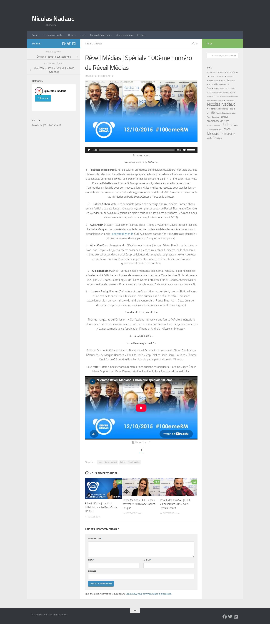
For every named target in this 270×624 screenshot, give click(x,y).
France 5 (211, 84)
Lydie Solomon (232, 97)
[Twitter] (69, 43)
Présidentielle (212, 125)
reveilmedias (213, 130)
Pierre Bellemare (213, 117)
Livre (83, 35)
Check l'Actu (214, 76)
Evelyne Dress (212, 81)
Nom (91, 559)
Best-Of (229, 72)
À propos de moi (124, 35)
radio (219, 125)
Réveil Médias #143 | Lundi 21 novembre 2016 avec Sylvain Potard (175, 504)
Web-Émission (214, 137)
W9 (234, 134)
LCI (215, 96)
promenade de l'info (218, 120)
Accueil (35, 35)
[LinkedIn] (74, 43)
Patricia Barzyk (221, 113)
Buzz (236, 73)
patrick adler (231, 113)
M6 (208, 100)
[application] (141, 150)
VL (231, 134)
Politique (224, 116)
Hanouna (220, 88)
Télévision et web (52, 35)
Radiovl (122, 462)
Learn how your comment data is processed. (149, 593)
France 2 (223, 80)
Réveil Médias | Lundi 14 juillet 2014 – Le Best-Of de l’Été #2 (101, 507)
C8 (208, 76)
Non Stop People (227, 108)
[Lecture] (89, 149)
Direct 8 (222, 76)
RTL (220, 129)
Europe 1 (230, 77)
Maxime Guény (215, 101)
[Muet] (184, 149)
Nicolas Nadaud (53, 19)
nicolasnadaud (213, 108)
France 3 (231, 80)
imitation (228, 88)
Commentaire (95, 538)
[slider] (191, 149)
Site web (92, 571)
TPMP (227, 134)
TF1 (221, 133)
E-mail (147, 559)
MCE (223, 101)
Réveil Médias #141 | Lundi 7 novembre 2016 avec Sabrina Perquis (138, 504)
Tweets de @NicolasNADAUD (46, 125)
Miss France (230, 101)
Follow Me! (43, 98)
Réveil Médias (93, 43)
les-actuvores (222, 96)
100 (100, 462)
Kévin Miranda (223, 93)
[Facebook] (64, 43)
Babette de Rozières (216, 72)
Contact (141, 35)
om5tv (211, 112)
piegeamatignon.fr (122, 234)
